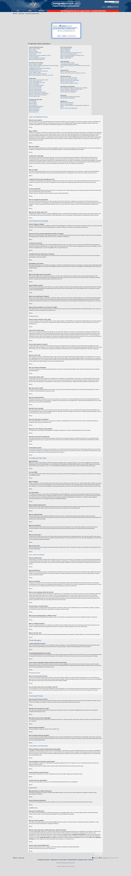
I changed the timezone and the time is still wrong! (39, 68)
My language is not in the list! (35, 69)
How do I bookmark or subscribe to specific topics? (71, 89)
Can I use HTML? (33, 102)
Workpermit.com (70, 11)
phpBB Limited (69, 812)
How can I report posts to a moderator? (37, 92)
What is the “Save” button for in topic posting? (39, 93)
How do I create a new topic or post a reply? (38, 79)
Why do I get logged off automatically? (37, 58)
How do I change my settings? (35, 64)
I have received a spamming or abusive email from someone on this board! (75, 66)
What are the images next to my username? (38, 71)
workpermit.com (54, 859)
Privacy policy (63, 859)
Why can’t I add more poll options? (36, 85)
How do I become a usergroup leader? (68, 54)
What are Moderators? (65, 49)
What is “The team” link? (65, 58)
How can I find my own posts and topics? (69, 83)
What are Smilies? (33, 103)
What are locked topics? (34, 110)
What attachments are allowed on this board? (70, 96)
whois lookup (56, 833)
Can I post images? (33, 105)
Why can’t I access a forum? (35, 88)
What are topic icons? (33, 111)
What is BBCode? (33, 100)
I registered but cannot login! (35, 52)
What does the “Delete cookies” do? (36, 59)
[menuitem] (30, 11)
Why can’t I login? (33, 54)
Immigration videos (82, 859)
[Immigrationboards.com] (65, 4)
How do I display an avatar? (35, 72)
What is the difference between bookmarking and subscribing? (73, 87)
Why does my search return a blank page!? (69, 80)
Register (64, 36)
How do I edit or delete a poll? (35, 86)
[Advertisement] (19, 63)
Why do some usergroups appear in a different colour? (72, 55)
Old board (90, 859)
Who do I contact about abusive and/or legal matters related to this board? (74, 106)
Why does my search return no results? (69, 79)
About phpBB (63, 814)
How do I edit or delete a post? (35, 81)
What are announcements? (35, 107)
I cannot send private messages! (67, 62)
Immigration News (72, 859)
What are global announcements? (36, 106)
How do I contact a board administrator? (69, 108)
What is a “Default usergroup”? (67, 56)
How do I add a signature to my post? (37, 82)
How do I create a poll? (34, 83)
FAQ (18, 10)
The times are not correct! (34, 66)
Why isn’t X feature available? (66, 104)
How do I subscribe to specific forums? (68, 90)
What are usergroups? (65, 51)
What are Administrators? (65, 48)
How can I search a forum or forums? (68, 77)
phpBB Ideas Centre (94, 822)
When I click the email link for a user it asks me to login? (41, 75)
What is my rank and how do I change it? (38, 73)
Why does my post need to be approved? (38, 94)
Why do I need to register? (34, 48)
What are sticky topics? (34, 109)
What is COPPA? (32, 49)
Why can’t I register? (33, 51)
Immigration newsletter (43, 859)
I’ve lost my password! (34, 56)
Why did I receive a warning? (35, 90)
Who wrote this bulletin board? (66, 102)
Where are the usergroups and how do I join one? (71, 52)
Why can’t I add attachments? (35, 89)
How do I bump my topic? (34, 96)
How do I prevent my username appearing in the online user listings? (43, 65)
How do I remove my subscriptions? (68, 91)
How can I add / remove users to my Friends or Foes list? (72, 73)
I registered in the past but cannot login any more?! (40, 55)
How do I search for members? (67, 81)
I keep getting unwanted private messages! (69, 64)
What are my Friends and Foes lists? (68, 71)
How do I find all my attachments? (67, 97)
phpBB (30, 268)
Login (58, 36)
